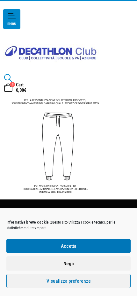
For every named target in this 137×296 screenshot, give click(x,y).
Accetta (68, 246)
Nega (68, 263)
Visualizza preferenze (69, 281)
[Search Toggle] (8, 78)
